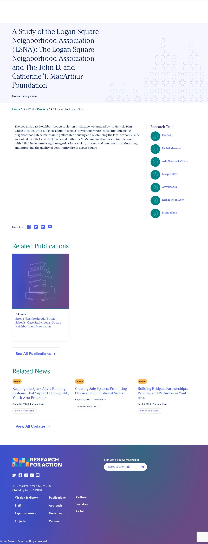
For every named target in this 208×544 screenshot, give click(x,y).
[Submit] (143, 466)
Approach (55, 505)
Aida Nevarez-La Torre (175, 161)
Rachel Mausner (171, 148)
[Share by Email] (50, 227)
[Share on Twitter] (36, 227)
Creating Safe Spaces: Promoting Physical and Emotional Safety (101, 390)
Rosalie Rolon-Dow (173, 199)
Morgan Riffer (170, 174)
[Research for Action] (57, 462)
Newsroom (56, 513)
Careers (54, 521)
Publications (57, 497)
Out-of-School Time (24, 411)
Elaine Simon (169, 212)
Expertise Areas (25, 513)
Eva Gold (167, 135)
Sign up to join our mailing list (121, 459)
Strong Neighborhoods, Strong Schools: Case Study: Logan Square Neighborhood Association (38, 322)
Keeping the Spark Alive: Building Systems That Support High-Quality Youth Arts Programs (41, 393)
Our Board (81, 496)
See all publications (33, 353)
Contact (80, 510)
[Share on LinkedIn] (43, 227)
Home (16, 109)
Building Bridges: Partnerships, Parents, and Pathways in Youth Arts (163, 393)
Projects (42, 109)
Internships (82, 503)
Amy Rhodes (169, 187)
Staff (18, 505)
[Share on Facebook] (29, 227)
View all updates (31, 426)
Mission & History (27, 497)
